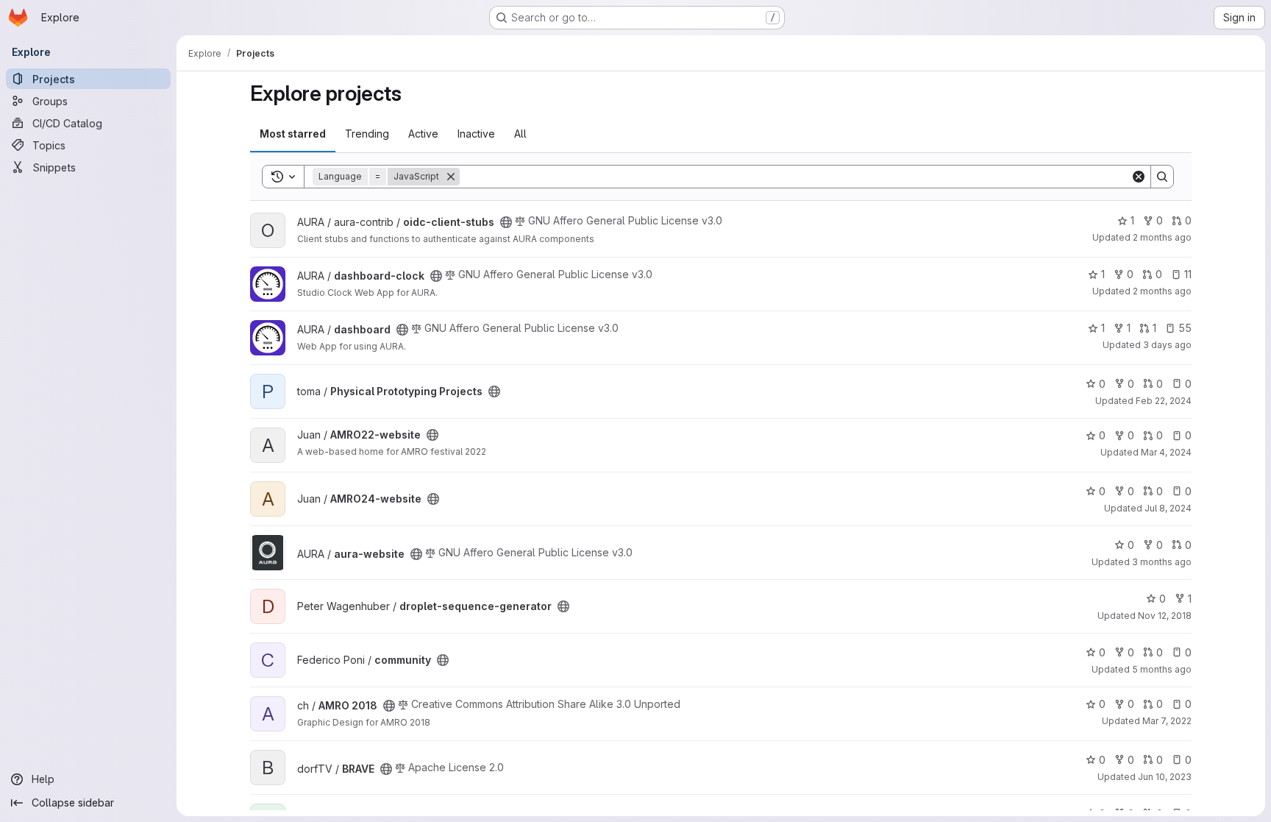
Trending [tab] (367, 133)
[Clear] (1138, 176)
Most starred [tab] (293, 133)
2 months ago (1162, 237)
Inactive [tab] (476, 133)
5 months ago (1162, 669)
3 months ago (1162, 561)
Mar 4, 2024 (1166, 452)
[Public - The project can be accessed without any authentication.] (506, 222)
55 (1185, 328)
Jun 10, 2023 (1165, 776)
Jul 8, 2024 (1168, 508)
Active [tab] (423, 133)
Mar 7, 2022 (1167, 720)
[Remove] (451, 176)
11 (1188, 274)
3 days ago (1167, 344)
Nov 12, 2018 (1165, 615)
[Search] (1162, 176)
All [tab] (520, 133)
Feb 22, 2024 (1164, 400)
